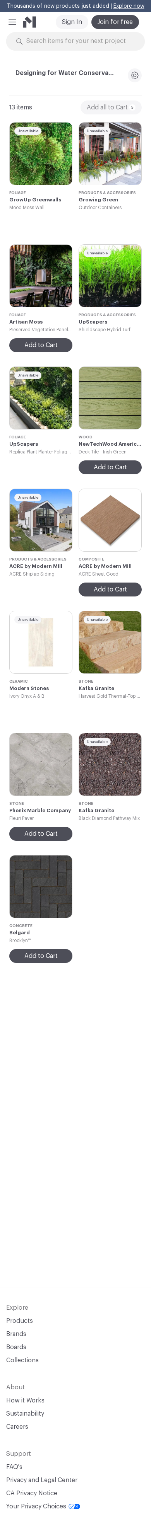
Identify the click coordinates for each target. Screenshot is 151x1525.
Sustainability (25, 1414)
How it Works (25, 1400)
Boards (16, 1347)
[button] (12, 22)
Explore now (128, 6)
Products (19, 1321)
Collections (22, 1360)
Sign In (72, 22)
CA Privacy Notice (31, 1493)
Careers (17, 1427)
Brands (16, 1334)
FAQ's (14, 1467)
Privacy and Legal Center (41, 1480)
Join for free (115, 22)
